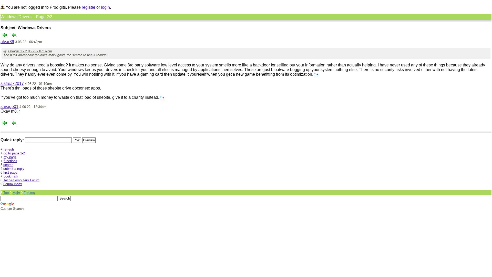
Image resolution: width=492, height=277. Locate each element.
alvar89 (7, 41)
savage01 (9, 106)
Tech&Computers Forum (21, 180)
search (8, 165)
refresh (9, 149)
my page (10, 157)
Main (16, 193)
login (105, 7)
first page (10, 172)
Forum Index (12, 184)
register (88, 7)
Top (6, 193)
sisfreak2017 (12, 83)
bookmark (11, 176)
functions (10, 161)
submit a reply (13, 169)
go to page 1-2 (14, 153)
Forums (29, 193)
